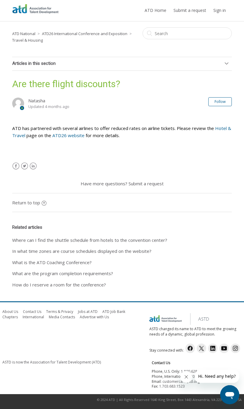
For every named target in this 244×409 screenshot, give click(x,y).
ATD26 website (68, 135)
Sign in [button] (219, 10)
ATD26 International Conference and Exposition (84, 33)
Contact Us (32, 312)
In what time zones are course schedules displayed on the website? (81, 251)
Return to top (26, 203)
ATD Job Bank (113, 312)
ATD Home (155, 10)
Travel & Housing (27, 40)
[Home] (35, 13)
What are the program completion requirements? (62, 273)
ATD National (23, 33)
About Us (10, 312)
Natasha (36, 101)
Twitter (24, 166)
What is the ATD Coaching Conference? (52, 262)
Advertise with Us (94, 317)
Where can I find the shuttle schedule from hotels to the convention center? (89, 240)
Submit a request (189, 10)
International (33, 317)
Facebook (16, 166)
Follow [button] (220, 101)
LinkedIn (33, 166)
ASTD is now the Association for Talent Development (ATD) (51, 362)
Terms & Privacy (59, 312)
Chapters (10, 317)
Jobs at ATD (88, 312)
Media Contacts (62, 317)
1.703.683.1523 (172, 386)
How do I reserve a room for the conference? (59, 285)
